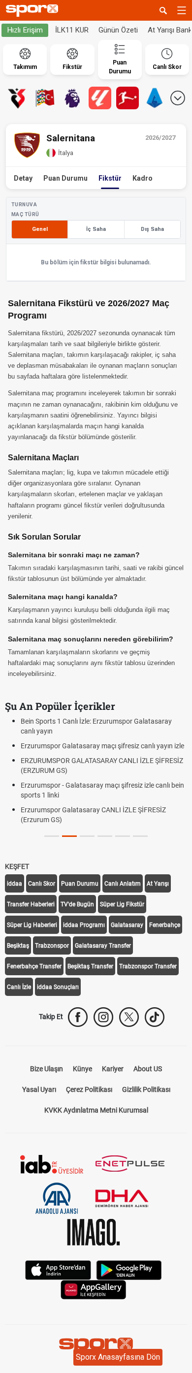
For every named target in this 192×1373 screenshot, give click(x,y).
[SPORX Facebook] (78, 1017)
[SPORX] (96, 1346)
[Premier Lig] (72, 98)
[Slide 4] (122, 836)
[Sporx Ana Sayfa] (34, 10)
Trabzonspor (52, 945)
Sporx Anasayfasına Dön (118, 1357)
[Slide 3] (104, 836)
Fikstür (110, 178)
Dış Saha (152, 229)
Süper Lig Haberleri (32, 925)
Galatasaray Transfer (103, 945)
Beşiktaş (18, 945)
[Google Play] (129, 1269)
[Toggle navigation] (181, 10)
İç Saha (96, 229)
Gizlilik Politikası (146, 1089)
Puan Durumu (65, 178)
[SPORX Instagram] (103, 1017)
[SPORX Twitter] (129, 1017)
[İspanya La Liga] (100, 98)
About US (147, 1069)
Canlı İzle (19, 987)
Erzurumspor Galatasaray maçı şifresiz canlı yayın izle (102, 746)
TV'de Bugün (77, 904)
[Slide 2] (87, 836)
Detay (23, 178)
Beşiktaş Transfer (90, 966)
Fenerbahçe (164, 925)
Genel (40, 229)
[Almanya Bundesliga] (127, 98)
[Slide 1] (69, 836)
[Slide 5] (140, 836)
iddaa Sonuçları (58, 987)
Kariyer (113, 1069)
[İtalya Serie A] (155, 98)
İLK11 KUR (72, 30)
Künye (82, 1069)
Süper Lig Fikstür (122, 904)
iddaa (14, 883)
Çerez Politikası (89, 1089)
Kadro (142, 178)
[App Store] (58, 1269)
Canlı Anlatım (122, 883)
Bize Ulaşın (46, 1069)
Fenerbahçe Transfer (34, 966)
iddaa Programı (84, 925)
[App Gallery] (94, 1289)
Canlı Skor (41, 883)
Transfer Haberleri (31, 904)
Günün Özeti (118, 30)
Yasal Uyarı (39, 1089)
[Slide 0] (51, 836)
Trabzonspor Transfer (148, 966)
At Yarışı (158, 883)
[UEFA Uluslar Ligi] (44, 98)
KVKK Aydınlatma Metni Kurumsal (96, 1110)
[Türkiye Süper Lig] (17, 98)
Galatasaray (127, 925)
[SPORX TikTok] (154, 1017)
